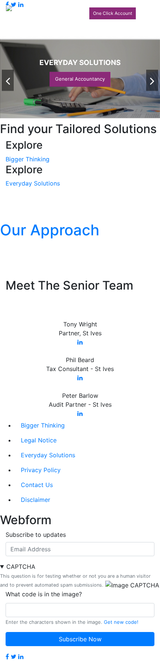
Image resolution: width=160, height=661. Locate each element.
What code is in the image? (44, 594)
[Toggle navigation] (143, 10)
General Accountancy (80, 79)
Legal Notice (39, 440)
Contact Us (37, 485)
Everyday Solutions (33, 183)
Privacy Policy (41, 470)
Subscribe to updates (36, 534)
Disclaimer (35, 499)
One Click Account (112, 13)
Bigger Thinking (27, 159)
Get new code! (121, 622)
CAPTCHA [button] (20, 566)
